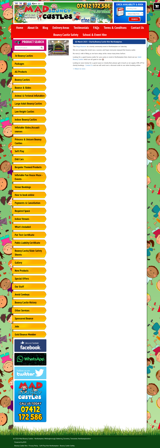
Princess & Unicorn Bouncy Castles (28, 141)
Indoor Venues (22, 219)
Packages (19, 63)
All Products (21, 71)
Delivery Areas (60, 27)
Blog (45, 27)
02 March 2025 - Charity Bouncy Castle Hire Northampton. (98, 41)
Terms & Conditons (115, 27)
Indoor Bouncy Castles (26, 119)
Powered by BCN (20, 442)
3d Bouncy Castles (24, 55)
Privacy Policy (33, 446)
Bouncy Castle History (25, 302)
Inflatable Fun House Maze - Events (29, 177)
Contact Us (137, 27)
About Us (33, 27)
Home (19, 27)
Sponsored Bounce (24, 318)
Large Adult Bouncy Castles (28, 103)
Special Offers (22, 278)
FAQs (96, 27)
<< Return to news (79, 69)
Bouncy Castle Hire (21, 446)
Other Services (22, 310)
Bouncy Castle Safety (65, 34)
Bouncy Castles (22, 79)
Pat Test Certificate (24, 235)
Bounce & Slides (23, 87)
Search (134, 19)
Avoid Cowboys (22, 294)
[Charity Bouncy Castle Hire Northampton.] (58, 47)
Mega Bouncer (81, 46)
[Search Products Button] (41, 48)
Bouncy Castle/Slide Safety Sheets (28, 252)
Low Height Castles (24, 111)
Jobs (17, 326)
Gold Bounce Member (25, 334)
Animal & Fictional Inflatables (30, 95)
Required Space (22, 211)
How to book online (24, 195)
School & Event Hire (95, 34)
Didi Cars (19, 159)
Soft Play (19, 151)
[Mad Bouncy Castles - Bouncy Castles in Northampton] (48, 13)
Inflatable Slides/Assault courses (27, 129)
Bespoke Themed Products (28, 167)
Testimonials (81, 27)
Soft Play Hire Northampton (49, 446)
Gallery (18, 262)
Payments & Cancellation (27, 203)
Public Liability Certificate (27, 242)
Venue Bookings (23, 187)
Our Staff (19, 286)
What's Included (23, 227)
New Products (21, 270)
